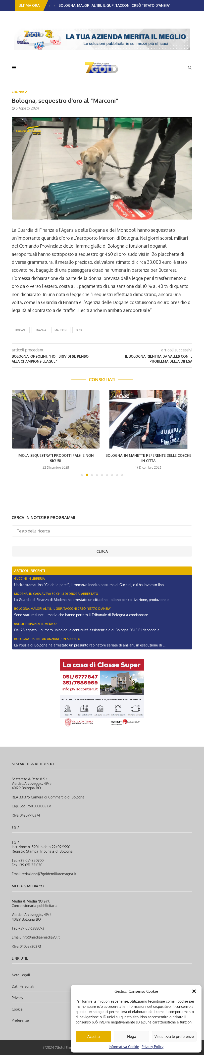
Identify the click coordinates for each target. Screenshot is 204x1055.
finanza (40, 330)
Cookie (17, 1009)
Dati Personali (23, 986)
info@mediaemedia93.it (41, 937)
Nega (131, 1036)
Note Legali (21, 975)
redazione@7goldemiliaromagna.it (49, 874)
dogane (20, 330)
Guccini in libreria (29, 578)
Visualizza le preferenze (174, 1036)
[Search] (189, 67)
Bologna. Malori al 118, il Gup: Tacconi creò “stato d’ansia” (62, 608)
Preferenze (20, 1020)
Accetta (93, 1036)
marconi (60, 330)
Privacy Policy (152, 1047)
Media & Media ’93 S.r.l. (31, 901)
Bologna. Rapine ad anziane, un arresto (47, 639)
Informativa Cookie (124, 1047)
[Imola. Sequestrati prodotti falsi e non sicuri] (56, 419)
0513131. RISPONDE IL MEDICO (83, 5)
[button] (194, 991)
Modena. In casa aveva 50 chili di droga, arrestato (56, 594)
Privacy (17, 998)
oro (79, 330)
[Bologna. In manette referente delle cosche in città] (148, 419)
